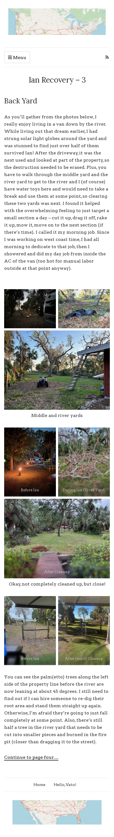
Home (39, 784)
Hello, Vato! (65, 784)
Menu (19, 57)
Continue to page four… (31, 757)
